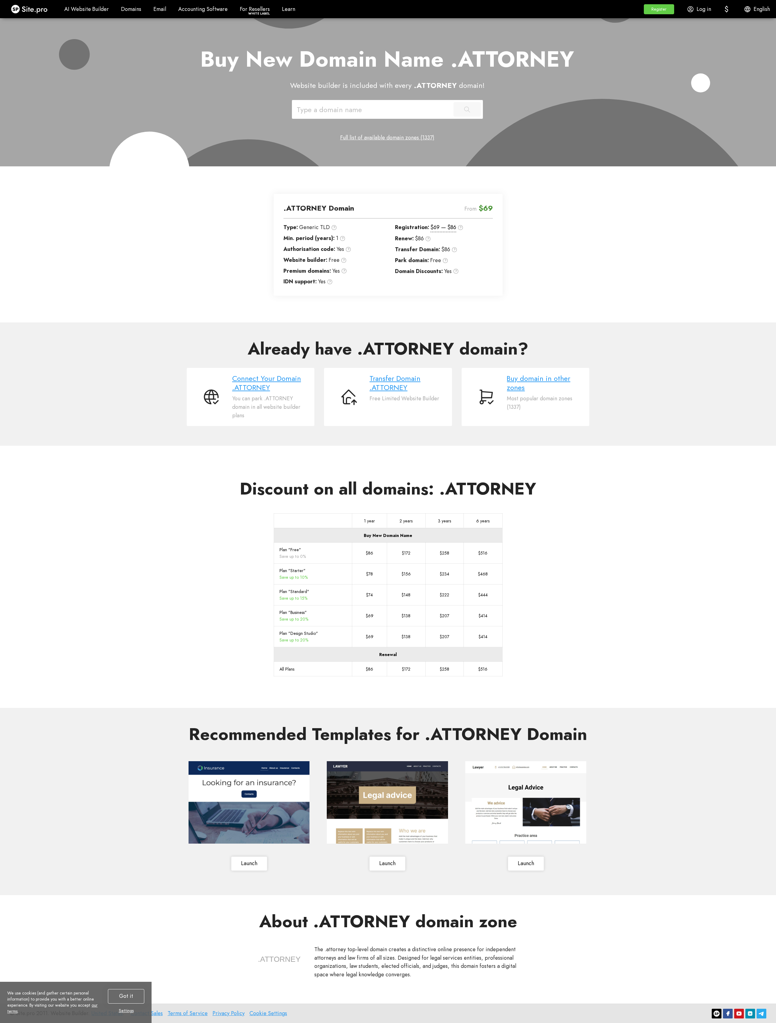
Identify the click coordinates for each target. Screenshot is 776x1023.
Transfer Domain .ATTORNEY (395, 383)
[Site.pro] (716, 1013)
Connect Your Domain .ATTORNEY (266, 383)
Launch (249, 863)
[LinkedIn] (750, 1013)
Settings (126, 1011)
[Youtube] (739, 1013)
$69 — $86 (443, 227)
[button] (659, 9)
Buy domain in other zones (538, 383)
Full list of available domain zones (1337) (387, 138)
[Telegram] (761, 1013)
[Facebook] (728, 1013)
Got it (126, 996)
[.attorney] (279, 959)
